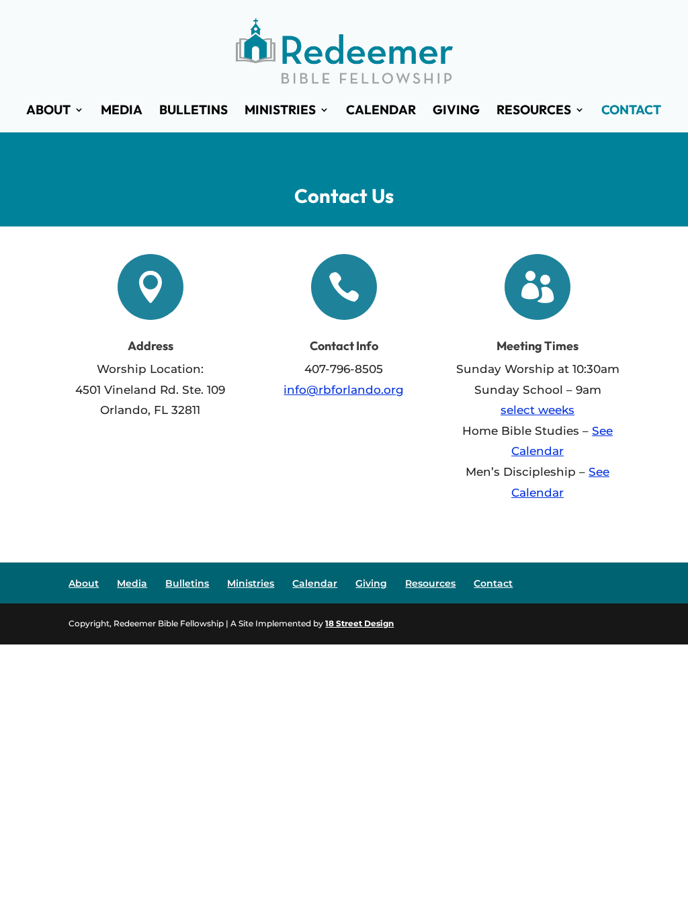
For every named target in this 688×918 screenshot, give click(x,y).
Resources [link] (534, 111)
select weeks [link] (537, 410)
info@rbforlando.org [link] (344, 390)
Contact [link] (631, 111)
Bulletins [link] (193, 111)
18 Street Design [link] (359, 623)
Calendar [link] (381, 111)
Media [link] (121, 111)
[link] (344, 49)
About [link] (48, 111)
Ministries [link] (280, 111)
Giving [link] (456, 111)
